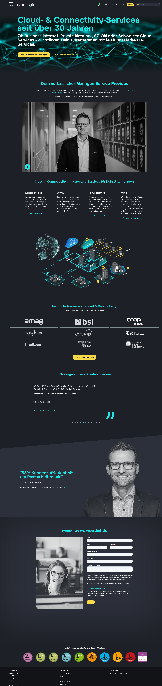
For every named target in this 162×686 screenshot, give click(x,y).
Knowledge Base (65, 681)
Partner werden (64, 673)
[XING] (116, 673)
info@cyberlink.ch (14, 681)
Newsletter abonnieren (66, 679)
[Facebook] (121, 673)
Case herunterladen (55, 413)
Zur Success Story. (39, 413)
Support (122, 4)
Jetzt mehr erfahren (36, 213)
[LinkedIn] (111, 673)
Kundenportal (105, 4)
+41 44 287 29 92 (14, 678)
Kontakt (130, 4)
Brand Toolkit (63, 684)
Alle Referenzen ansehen (84, 357)
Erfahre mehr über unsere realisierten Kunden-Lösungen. (41, 488)
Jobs (61, 676)
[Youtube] (126, 673)
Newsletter (114, 4)
